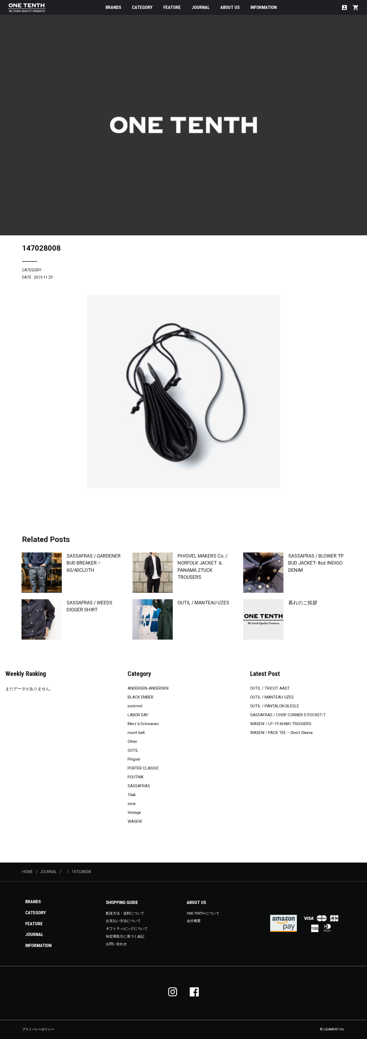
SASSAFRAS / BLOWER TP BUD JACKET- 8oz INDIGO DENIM (316, 563)
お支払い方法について (123, 921)
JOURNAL (201, 7)
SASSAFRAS (139, 785)
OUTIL (133, 750)
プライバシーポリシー (38, 1029)
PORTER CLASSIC (143, 768)
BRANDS (113, 7)
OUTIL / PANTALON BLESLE (274, 706)
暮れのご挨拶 (302, 602)
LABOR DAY (138, 714)
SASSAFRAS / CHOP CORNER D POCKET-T (288, 714)
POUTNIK (136, 777)
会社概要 (194, 921)
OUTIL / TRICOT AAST (270, 688)
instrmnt (135, 706)
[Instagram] (172, 991)
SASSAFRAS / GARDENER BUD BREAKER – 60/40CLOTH (94, 563)
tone (132, 803)
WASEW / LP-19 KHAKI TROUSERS (280, 723)
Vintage (134, 812)
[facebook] (194, 991)
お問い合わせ (116, 944)
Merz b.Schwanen (143, 723)
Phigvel (134, 759)
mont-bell (136, 732)
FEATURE (172, 7)
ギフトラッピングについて (127, 929)
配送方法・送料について (125, 913)
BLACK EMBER (140, 697)
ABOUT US (230, 7)
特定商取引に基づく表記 (125, 936)
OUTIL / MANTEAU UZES (203, 602)
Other (132, 741)
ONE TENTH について (203, 913)
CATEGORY (142, 7)
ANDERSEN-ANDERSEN (148, 688)
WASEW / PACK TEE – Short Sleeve (281, 732)
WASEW (135, 821)
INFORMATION (263, 7)
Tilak (132, 794)
